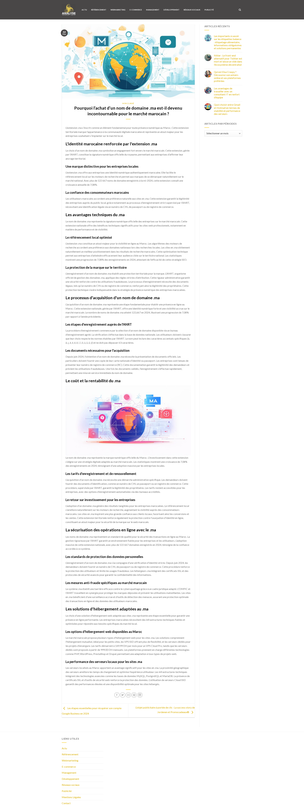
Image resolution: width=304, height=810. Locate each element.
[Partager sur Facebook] (117, 695)
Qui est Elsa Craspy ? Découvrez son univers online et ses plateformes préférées (227, 76)
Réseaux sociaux (192, 10)
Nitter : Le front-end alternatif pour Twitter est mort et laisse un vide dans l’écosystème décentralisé (228, 60)
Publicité (209, 10)
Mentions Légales (71, 797)
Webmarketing (118, 10)
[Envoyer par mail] (128, 695)
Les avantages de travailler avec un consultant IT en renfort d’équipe (227, 93)
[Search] (240, 10)
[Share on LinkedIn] (139, 695)
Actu (84, 10)
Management (152, 10)
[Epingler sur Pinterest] (134, 695)
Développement (171, 10)
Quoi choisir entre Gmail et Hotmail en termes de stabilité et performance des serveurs (227, 109)
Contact (66, 803)
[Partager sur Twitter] (122, 695)
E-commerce (136, 10)
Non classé (128, 103)
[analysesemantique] (69, 9)
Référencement (98, 10)
